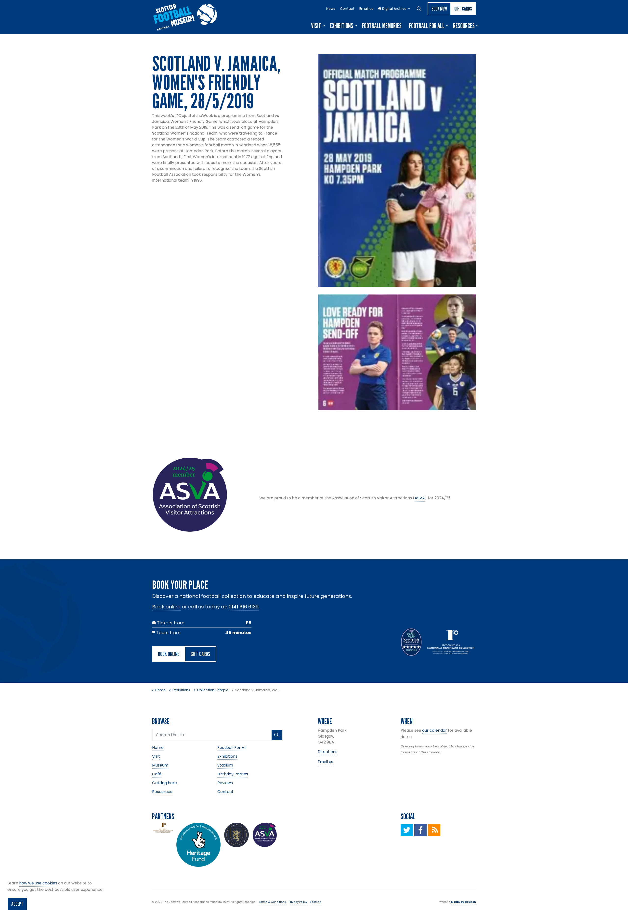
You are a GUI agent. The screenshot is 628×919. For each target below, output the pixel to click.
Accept (17, 904)
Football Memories (382, 26)
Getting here (164, 783)
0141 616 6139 (244, 606)
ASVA (420, 498)
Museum (160, 765)
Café (156, 774)
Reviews (225, 783)
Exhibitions (341, 26)
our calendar (434, 730)
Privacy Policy (298, 902)
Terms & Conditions (272, 902)
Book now (439, 8)
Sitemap (315, 902)
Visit (316, 26)
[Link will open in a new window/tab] (407, 830)
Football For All (427, 26)
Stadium (225, 765)
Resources (464, 26)
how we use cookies (38, 883)
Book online (166, 606)
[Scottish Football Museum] (185, 17)
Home (158, 747)
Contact (347, 8)
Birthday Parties (232, 774)
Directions (327, 752)
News (330, 8)
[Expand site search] (419, 8)
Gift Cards (463, 8)
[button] (397, 170)
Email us (366, 8)
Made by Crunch (463, 902)
